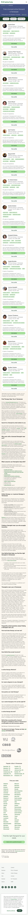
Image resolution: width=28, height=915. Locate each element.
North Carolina (18, 798)
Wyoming (17, 829)
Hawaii (5, 805)
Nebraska (17, 787)
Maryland (5, 821)
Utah (16, 818)
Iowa (4, 812)
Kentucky (5, 816)
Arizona (5, 787)
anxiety (18, 428)
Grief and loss (7, 474)
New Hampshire (18, 791)
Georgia (5, 803)
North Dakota (18, 800)
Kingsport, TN (18, 775)
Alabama (5, 783)
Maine (5, 820)
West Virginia (18, 825)
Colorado (5, 792)
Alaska (5, 785)
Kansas (5, 814)
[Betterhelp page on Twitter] (12, 887)
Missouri (17, 783)
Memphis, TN (6, 768)
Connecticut (6, 794)
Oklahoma (17, 803)
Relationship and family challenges (12, 476)
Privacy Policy (14, 899)
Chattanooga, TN (7, 771)
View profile (14, 47)
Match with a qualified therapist (14, 842)
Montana (17, 785)
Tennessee (17, 814)
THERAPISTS (3, 5)
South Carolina (18, 810)
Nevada (16, 789)
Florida (5, 801)
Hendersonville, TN (19, 773)
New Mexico (18, 794)
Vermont (17, 820)
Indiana (5, 810)
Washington (18, 823)
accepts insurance (10, 655)
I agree (19, 910)
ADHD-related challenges (9, 481)
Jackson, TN (18, 768)
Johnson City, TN (19, 770)
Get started (14, 43)
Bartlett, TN (17, 771)
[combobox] (6, 19)
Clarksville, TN (7, 773)
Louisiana (5, 818)
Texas (16, 816)
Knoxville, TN (6, 770)
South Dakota (18, 812)
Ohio (16, 801)
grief (25, 428)
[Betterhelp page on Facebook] (3, 887)
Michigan (5, 825)
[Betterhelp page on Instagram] (6, 887)
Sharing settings (11, 910)
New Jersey (17, 792)
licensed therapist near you (12, 402)
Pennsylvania (18, 807)
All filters (20, 19)
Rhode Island (18, 809)
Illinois (5, 809)
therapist (4, 453)
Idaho (4, 807)
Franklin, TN (18, 766)
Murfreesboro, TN (7, 775)
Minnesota (6, 827)
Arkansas (5, 789)
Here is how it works (11, 560)
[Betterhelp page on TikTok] (9, 887)
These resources (19, 851)
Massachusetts (7, 823)
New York (17, 796)
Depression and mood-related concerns (13, 470)
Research (4, 517)
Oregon (16, 805)
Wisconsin (17, 827)
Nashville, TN (6, 766)
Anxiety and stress (8, 469)
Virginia (16, 821)
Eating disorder (7, 485)
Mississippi (6, 829)
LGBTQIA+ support (6, 429)
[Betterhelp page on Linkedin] (15, 887)
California (5, 791)
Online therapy (19, 413)
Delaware (5, 796)
